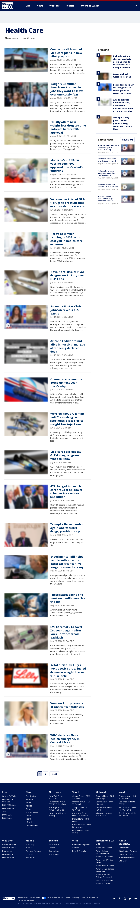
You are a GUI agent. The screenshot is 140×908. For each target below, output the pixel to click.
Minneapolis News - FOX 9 (104, 808)
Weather (7, 840)
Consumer (30, 854)
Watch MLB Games (104, 856)
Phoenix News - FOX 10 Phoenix (128, 797)
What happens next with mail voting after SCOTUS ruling (108, 147)
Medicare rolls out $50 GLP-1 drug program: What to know (65, 455)
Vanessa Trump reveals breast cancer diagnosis (67, 704)
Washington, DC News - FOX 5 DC (56, 808)
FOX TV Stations (9, 805)
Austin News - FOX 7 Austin (81, 831)
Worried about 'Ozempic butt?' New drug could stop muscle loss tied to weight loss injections (67, 419)
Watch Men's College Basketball (105, 870)
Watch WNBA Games (105, 880)
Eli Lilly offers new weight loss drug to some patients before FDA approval (68, 127)
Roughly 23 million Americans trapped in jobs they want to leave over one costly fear (66, 89)
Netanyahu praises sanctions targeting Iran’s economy (106, 173)
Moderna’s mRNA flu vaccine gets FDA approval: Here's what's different (66, 165)
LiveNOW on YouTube (7, 800)
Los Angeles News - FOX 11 (127, 802)
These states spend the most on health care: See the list (67, 598)
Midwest (101, 792)
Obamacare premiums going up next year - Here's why (66, 382)
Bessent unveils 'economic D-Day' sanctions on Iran (105, 198)
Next (54, 773)
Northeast (55, 792)
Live (4, 792)
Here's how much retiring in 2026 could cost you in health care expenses (66, 239)
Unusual (75, 847)
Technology (54, 851)
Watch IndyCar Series (105, 865)
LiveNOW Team (126, 854)
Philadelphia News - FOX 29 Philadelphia (57, 802)
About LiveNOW (124, 842)
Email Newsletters (127, 857)
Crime (28, 809)
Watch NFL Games (104, 847)
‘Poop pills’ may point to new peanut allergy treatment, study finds (122, 123)
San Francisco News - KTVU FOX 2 (128, 808)
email (135, 898)
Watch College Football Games (103, 852)
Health (28, 819)
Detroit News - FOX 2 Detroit (104, 802)
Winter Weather (9, 844)
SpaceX (52, 847)
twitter (130, 898)
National (29, 799)
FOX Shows (7, 818)
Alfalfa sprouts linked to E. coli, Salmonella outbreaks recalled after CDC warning (123, 105)
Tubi (4, 811)
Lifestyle (29, 822)
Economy (30, 844)
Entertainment (32, 825)
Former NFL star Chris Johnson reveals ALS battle (65, 310)
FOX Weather (8, 808)
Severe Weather (9, 847)
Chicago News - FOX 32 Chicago (105, 797)
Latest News (105, 139)
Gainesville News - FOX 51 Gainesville (80, 814)
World (28, 802)
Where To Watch (9, 796)
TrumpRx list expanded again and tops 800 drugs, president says (66, 527)
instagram (124, 898)
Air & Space (54, 844)
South (75, 792)
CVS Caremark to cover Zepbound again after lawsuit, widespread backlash (66, 632)
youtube (114, 898)
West (122, 792)
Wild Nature (54, 854)
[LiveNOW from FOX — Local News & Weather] (11, 5)
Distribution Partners (128, 851)
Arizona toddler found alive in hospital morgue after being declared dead (67, 346)
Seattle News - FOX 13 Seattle (127, 814)
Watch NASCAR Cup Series (104, 861)
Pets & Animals (79, 851)
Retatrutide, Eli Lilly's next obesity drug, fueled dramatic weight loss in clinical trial (68, 670)
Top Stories (31, 796)
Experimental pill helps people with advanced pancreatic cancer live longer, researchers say (66, 562)
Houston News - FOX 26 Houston (81, 825)
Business (29, 847)
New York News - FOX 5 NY (56, 797)
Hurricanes (7, 851)
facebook (119, 898)
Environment (7, 854)
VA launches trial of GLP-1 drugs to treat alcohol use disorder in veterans (67, 202)
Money (30, 840)
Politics (29, 805)
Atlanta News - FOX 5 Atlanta (81, 797)
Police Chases (32, 812)
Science (53, 840)
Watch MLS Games (104, 883)
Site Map (123, 860)
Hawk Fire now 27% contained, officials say (108, 185)
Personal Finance (33, 851)
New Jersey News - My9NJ (57, 814)
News (29, 792)
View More (127, 139)
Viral (75, 840)
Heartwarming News (81, 844)
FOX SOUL (6, 814)
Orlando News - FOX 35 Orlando (81, 802)
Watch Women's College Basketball (104, 875)
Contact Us (124, 847)
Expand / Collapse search (136, 6)
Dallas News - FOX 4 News (81, 820)
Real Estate (31, 857)
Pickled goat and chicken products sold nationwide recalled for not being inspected (122, 62)
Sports (28, 815)
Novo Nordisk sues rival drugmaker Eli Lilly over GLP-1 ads (67, 275)
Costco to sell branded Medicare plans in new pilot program (66, 52)
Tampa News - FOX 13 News (81, 808)
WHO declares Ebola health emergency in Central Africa (65, 738)
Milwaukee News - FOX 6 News (104, 814)
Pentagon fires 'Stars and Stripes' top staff (107, 160)
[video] (26, 317)
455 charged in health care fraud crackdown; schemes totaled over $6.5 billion (66, 491)
